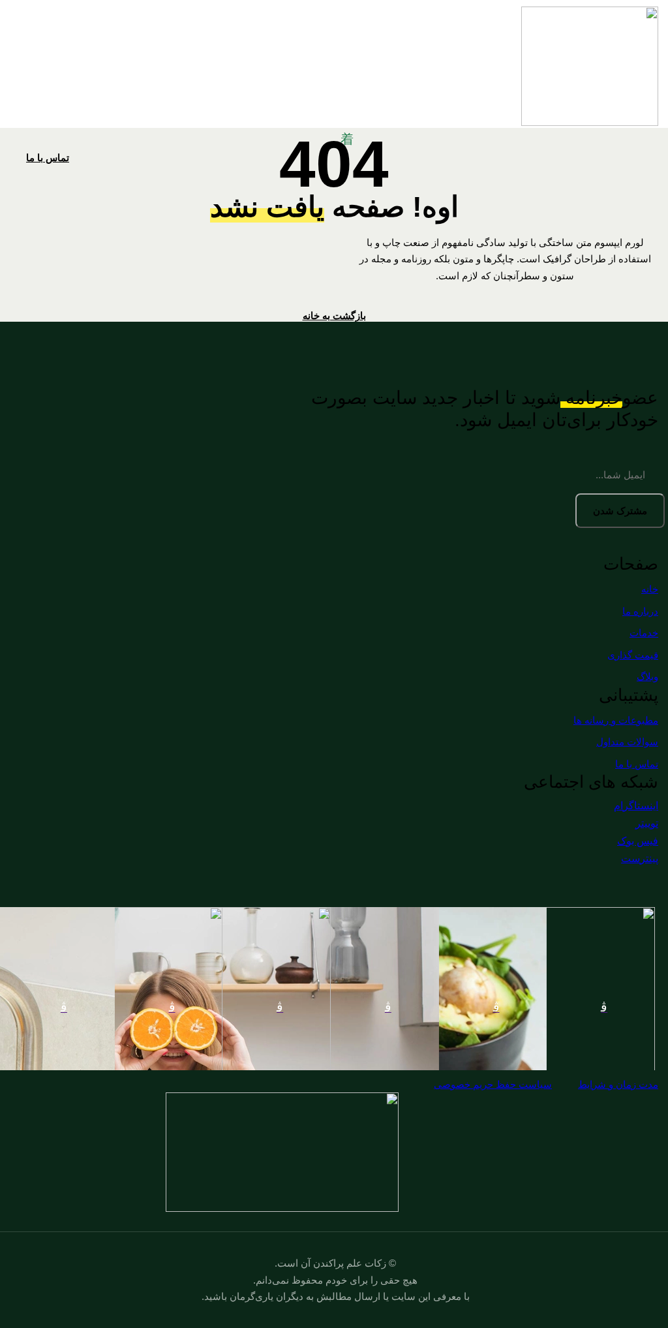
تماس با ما (47, 157)
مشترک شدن (620, 510)
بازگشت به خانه (334, 315)
